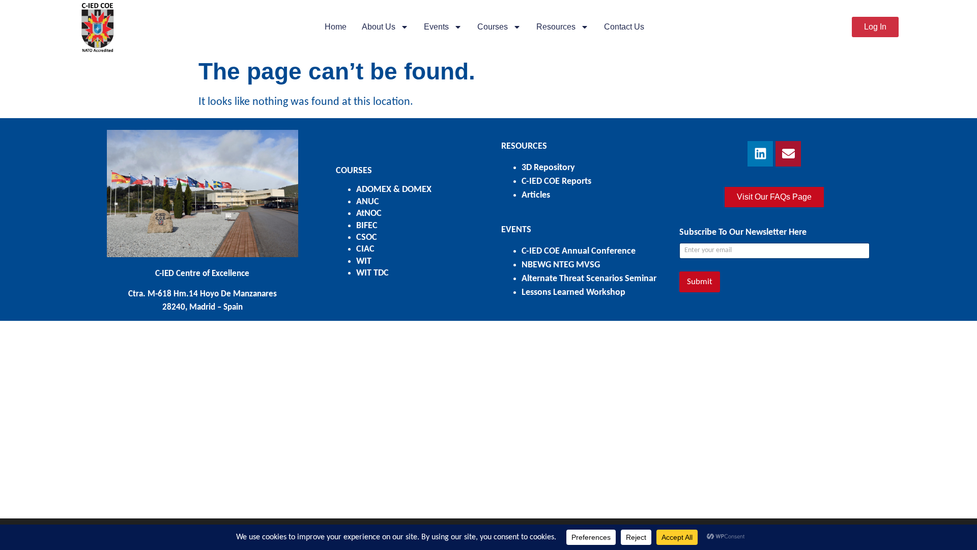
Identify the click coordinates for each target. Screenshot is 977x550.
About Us (378, 26)
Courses (492, 26)
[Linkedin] (760, 154)
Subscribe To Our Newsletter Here (743, 232)
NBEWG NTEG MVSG (561, 265)
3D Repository (548, 168)
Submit (699, 282)
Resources (556, 26)
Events (436, 26)
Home (336, 26)
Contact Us (624, 26)
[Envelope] (788, 154)
